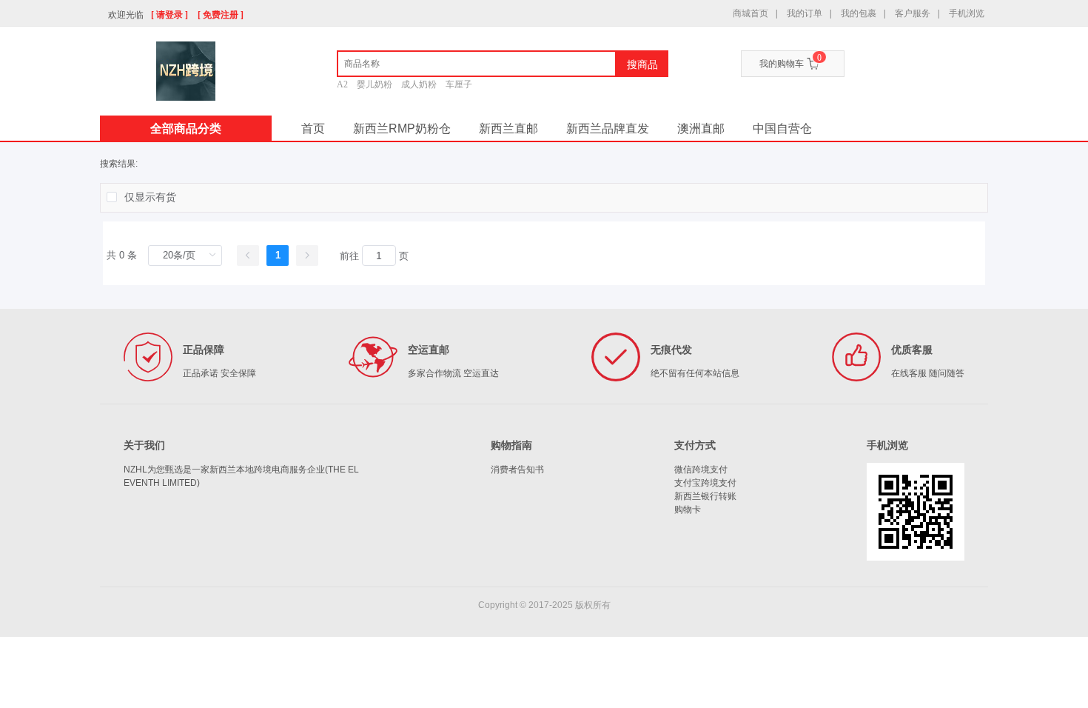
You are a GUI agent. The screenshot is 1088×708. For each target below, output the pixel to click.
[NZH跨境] (186, 71)
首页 (313, 128)
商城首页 (750, 13)
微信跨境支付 (701, 469)
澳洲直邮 (701, 128)
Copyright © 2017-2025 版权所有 (544, 605)
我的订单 (804, 13)
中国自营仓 (782, 128)
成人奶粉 (419, 84)
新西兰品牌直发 (607, 128)
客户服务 (912, 13)
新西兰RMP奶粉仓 (402, 128)
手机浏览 (966, 13)
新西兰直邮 (508, 128)
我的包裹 (858, 13)
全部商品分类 (185, 128)
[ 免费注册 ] (221, 15)
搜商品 (642, 64)
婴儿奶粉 (374, 84)
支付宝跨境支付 (705, 483)
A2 (342, 84)
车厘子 (459, 84)
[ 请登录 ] (169, 15)
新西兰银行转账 (705, 496)
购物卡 (687, 509)
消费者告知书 (517, 469)
